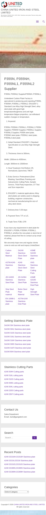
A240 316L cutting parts (13, 375)
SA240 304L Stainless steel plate (17, 329)
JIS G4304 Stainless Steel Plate (22, 279)
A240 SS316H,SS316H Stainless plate (19, 457)
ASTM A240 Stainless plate (10, 265)
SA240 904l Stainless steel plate (17, 352)
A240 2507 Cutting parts (13, 394)
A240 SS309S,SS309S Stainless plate (19, 468)
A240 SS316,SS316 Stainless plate (18, 460)
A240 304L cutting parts (13, 387)
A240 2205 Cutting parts (13, 390)
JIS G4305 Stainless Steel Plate (9, 279)
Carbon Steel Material (8, 253)
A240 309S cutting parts (13, 383)
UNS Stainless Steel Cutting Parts (34, 268)
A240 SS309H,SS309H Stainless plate (19, 472)
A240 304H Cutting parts (14, 372)
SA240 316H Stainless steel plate (17, 340)
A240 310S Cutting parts (14, 379)
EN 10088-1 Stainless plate (10, 301)
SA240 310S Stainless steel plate (17, 333)
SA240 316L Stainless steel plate (17, 337)
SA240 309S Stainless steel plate (17, 344)
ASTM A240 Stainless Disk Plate (23, 301)
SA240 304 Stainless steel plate (17, 325)
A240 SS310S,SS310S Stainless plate (19, 464)
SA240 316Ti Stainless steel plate (17, 348)
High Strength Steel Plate (34, 291)
